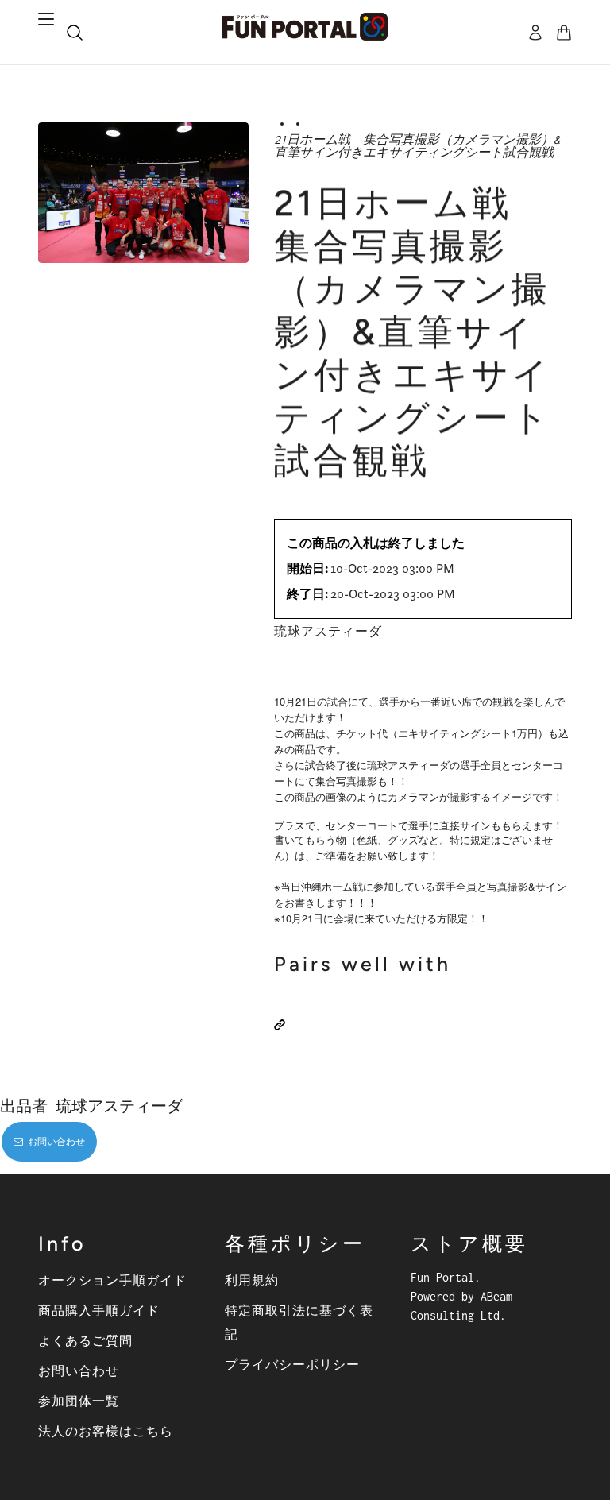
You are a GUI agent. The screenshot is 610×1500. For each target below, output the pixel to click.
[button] (279, 1025)
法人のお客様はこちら (105, 1431)
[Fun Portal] (305, 27)
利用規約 (252, 1280)
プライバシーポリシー (292, 1364)
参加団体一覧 (78, 1401)
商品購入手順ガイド (99, 1310)
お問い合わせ (78, 1370)
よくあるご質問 (85, 1340)
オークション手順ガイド (112, 1280)
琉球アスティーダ (328, 631)
